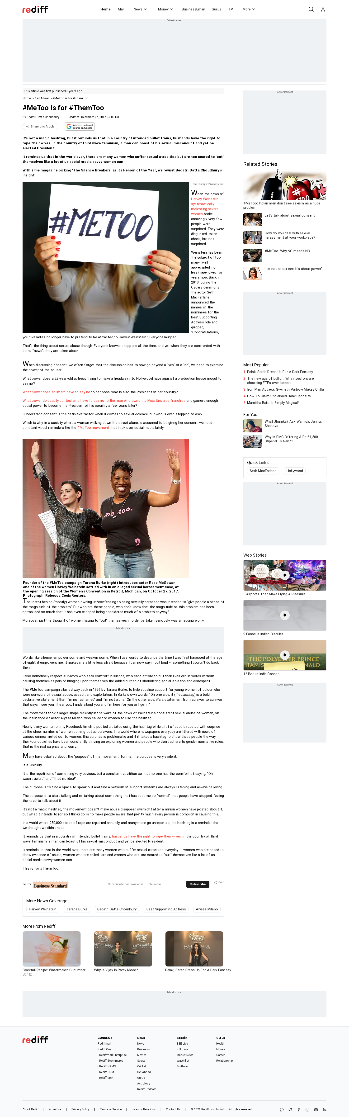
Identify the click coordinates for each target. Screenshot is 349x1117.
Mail (121, 9)
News (138, 9)
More (247, 9)
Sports (141, 1060)
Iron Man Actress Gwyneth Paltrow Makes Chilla (285, 389)
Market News (185, 1055)
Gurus (216, 9)
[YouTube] (316, 1110)
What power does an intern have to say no (56, 392)
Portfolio (182, 1066)
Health (220, 1043)
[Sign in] (322, 9)
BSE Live (182, 1043)
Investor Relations (144, 1109)
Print (221, 882)
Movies (142, 1055)
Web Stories (255, 555)
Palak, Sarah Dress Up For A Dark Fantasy (280, 372)
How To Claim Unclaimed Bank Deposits (279, 396)
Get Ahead (42, 98)
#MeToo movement (93, 428)
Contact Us (173, 1109)
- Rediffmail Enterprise (112, 1055)
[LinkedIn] (324, 1110)
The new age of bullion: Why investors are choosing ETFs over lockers (280, 380)
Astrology (143, 1083)
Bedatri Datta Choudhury (43, 117)
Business (143, 1049)
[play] (285, 575)
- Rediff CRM (106, 1072)
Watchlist (183, 1060)
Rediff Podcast (146, 1089)
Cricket (141, 1066)
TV (230, 9)
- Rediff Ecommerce (110, 1060)
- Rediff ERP (105, 1077)
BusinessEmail (193, 9)
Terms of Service (111, 1109)
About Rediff (31, 1109)
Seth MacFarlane (263, 471)
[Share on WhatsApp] (282, 1110)
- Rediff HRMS (106, 1066)
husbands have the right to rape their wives (146, 836)
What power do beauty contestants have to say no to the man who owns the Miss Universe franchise (104, 400)
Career (220, 1055)
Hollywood (295, 471)
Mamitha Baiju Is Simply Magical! (273, 403)
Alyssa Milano (207, 909)
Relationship (224, 1060)
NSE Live (182, 1049)
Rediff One (104, 1049)
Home (105, 9)
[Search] (311, 9)
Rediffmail (104, 1043)
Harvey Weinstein (43, 909)
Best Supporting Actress (166, 909)
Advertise (55, 1109)
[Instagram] (307, 1110)
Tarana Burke (76, 909)
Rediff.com (208, 1109)
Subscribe (198, 884)
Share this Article (43, 126)
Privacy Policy (80, 1109)
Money (163, 9)
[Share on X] (290, 1110)
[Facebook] (299, 1110)
